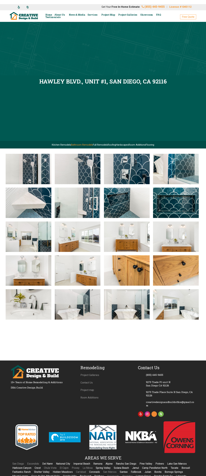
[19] (28, 203)
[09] (28, 304)
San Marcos (110, 471)
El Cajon (64, 467)
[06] (77, 270)
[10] (77, 304)
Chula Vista (50, 467)
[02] (77, 237)
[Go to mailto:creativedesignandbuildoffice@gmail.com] (166, 403)
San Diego (18, 463)
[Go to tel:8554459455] (166, 374)
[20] (77, 203)
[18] (176, 169)
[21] (127, 203)
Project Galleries (89, 375)
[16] (77, 169)
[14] (77, 338)
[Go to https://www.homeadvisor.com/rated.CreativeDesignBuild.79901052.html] (154, 414)
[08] (176, 270)
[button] (188, 16)
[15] (28, 169)
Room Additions (89, 397)
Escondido (33, 463)
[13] (28, 338)
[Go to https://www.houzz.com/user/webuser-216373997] (161, 414)
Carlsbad (81, 471)
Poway (76, 467)
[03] (127, 237)
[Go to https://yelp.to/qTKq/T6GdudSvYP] (140, 414)
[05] (28, 270)
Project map (87, 390)
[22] (176, 203)
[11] (127, 304)
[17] (127, 169)
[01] (28, 237)
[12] (176, 304)
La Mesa (88, 467)
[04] (176, 237)
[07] (127, 270)
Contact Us (86, 382)
